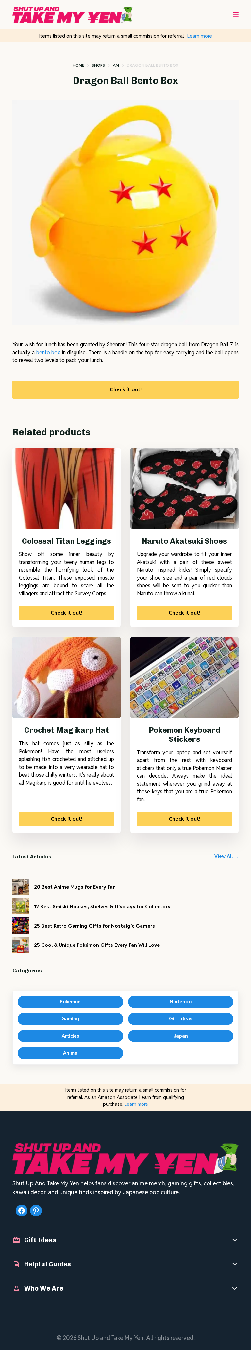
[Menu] (236, 15)
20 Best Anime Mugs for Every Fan (75, 886)
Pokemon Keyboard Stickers (184, 734)
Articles (70, 1036)
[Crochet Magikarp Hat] (66, 677)
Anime (70, 1053)
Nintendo (181, 1002)
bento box (48, 352)
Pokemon (70, 1002)
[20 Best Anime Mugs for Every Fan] (20, 887)
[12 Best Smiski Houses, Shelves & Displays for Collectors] (20, 906)
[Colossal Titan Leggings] (66, 488)
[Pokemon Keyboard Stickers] (184, 677)
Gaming (70, 1019)
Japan (181, 1036)
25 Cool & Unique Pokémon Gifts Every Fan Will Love (97, 945)
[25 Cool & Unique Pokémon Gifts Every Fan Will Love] (20, 945)
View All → (226, 856)
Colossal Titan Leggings (66, 541)
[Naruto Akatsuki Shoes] (184, 488)
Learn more (199, 36)
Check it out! (126, 389)
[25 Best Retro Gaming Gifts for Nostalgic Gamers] (20, 925)
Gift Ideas (180, 1019)
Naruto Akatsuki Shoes (184, 541)
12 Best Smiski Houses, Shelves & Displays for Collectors (102, 906)
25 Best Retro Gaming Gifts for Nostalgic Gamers (94, 925)
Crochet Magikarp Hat (66, 730)
